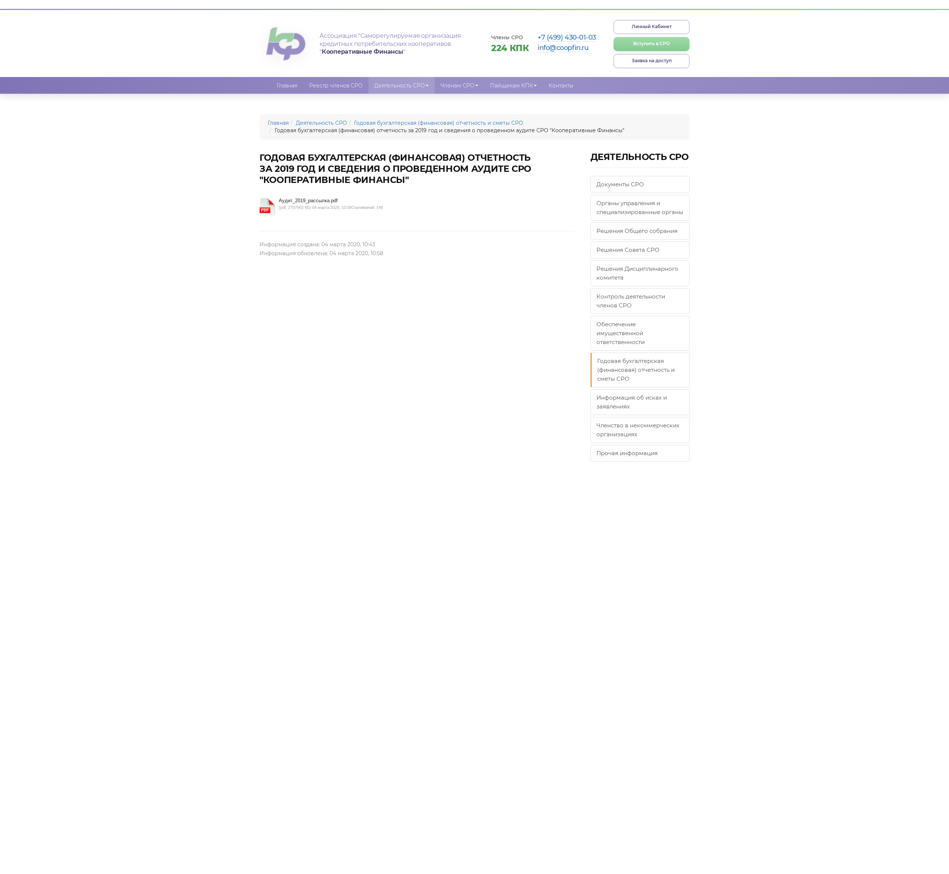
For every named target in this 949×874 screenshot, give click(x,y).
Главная (287, 85)
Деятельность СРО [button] (399, 85)
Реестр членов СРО (336, 85)
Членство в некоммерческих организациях (637, 430)
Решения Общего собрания (637, 230)
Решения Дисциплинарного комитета (637, 273)
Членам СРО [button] (457, 85)
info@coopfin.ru (563, 48)
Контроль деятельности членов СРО (630, 301)
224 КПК (510, 48)
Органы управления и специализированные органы (639, 208)
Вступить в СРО (651, 43)
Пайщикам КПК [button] (511, 85)
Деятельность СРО (321, 123)
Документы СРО (620, 184)
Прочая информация (627, 453)
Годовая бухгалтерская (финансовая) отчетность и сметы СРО (438, 123)
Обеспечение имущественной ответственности (620, 333)
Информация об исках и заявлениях (631, 402)
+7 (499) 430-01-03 (567, 37)
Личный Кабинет (652, 26)
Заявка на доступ (652, 60)
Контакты (561, 85)
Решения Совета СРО (627, 249)
